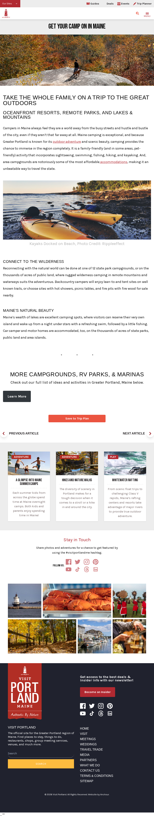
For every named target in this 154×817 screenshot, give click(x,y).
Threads (86, 569)
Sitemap (86, 781)
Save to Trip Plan (77, 418)
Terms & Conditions (96, 775)
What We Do (90, 765)
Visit (84, 733)
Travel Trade (91, 749)
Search (41, 763)
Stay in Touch (77, 539)
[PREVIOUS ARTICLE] (4, 433)
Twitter (77, 562)
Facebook (68, 562)
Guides (94, 3)
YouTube (68, 569)
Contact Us (90, 770)
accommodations (113, 162)
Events (125, 3)
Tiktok (77, 569)
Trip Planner (144, 3)
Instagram (86, 562)
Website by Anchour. (98, 794)
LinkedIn (95, 569)
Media (85, 754)
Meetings (88, 739)
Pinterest (95, 562)
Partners (88, 760)
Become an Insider (98, 692)
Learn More (17, 396)
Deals (110, 3)
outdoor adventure (67, 142)
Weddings (88, 744)
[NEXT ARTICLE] (150, 433)
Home (84, 728)
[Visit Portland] (6, 13)
